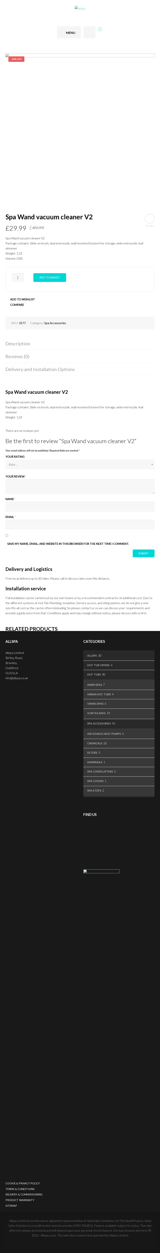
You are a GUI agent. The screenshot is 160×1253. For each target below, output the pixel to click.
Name (10, 499)
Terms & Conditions (20, 1189)
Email (10, 517)
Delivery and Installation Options (40, 369)
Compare (17, 305)
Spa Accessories (55, 323)
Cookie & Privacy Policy (22, 1183)
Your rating (15, 456)
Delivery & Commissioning (24, 1194)
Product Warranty (19, 1200)
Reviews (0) (17, 356)
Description (17, 343)
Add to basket (49, 277)
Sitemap (11, 1205)
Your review (15, 476)
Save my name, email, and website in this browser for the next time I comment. (68, 543)
